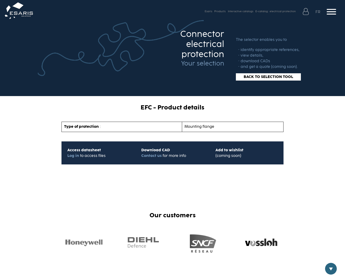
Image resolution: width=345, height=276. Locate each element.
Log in (73, 156)
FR (318, 12)
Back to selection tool (268, 77)
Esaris (208, 11)
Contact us (151, 156)
